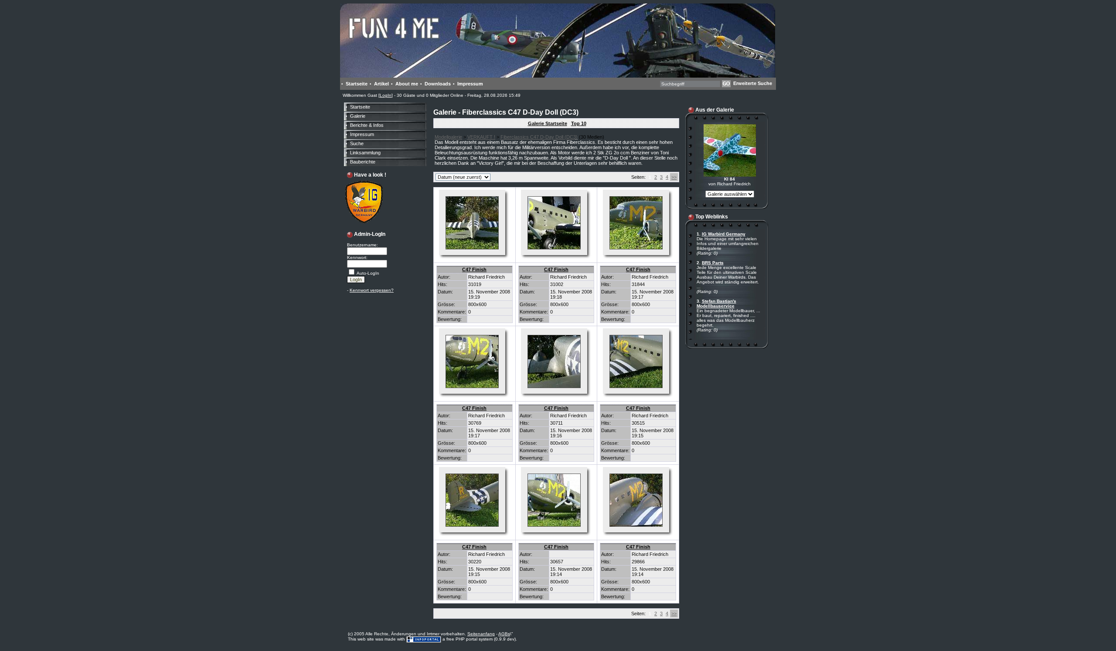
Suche (357, 143)
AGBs (504, 633)
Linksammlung (365, 152)
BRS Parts (713, 262)
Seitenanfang (481, 633)
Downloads (438, 83)
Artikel (381, 83)
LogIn (385, 95)
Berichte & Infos (367, 125)
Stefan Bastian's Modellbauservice (716, 303)
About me (406, 83)
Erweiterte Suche (752, 83)
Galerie (357, 116)
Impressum (470, 83)
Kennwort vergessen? (372, 290)
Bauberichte (362, 161)
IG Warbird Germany (723, 234)
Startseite (356, 83)
